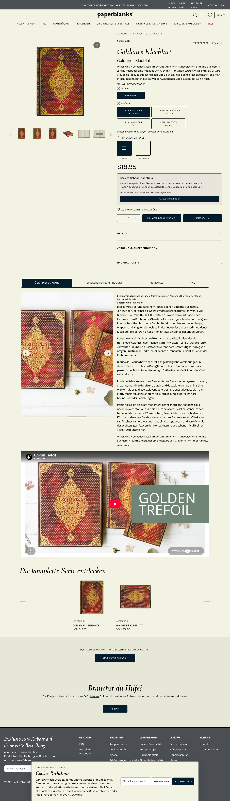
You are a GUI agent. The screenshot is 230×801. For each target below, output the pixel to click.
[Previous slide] (26, 353)
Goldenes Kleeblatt (86, 625)
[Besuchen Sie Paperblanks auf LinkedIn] (208, 784)
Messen (174, 760)
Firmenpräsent (179, 744)
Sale (210, 23)
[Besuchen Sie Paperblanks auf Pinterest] (221, 784)
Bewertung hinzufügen (115, 658)
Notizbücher (61, 23)
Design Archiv (117, 749)
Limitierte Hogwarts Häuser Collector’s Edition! (115, 5)
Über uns (182, 5)
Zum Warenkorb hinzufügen (161, 218)
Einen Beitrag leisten (152, 760)
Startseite (122, 34)
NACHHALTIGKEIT (128, 262)
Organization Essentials (113, 23)
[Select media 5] (84, 133)
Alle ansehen (26, 23)
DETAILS (122, 233)
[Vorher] (70, 5)
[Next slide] (107, 353)
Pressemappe (148, 749)
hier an (94, 696)
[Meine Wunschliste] (210, 15)
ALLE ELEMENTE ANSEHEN (169, 199)
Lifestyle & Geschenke (151, 23)
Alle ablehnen (161, 781)
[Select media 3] (52, 133)
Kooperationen (118, 744)
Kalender (83, 23)
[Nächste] (159, 5)
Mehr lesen (123, 445)
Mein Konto (172, 5)
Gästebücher (123, 621)
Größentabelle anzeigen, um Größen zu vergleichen (145, 132)
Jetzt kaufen (202, 218)
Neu (43, 23)
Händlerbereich (179, 754)
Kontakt (213, 5)
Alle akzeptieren (183, 781)
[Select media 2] (37, 133)
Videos (113, 754)
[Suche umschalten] (195, 15)
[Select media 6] (99, 133)
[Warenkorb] (202, 15)
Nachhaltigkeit (149, 754)
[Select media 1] (21, 133)
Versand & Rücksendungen (137, 248)
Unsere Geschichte (151, 744)
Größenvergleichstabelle (122, 760)
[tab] (47, 283)
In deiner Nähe (196, 5)
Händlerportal (178, 749)
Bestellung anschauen (86, 751)
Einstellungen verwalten (135, 781)
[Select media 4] (68, 133)
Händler (221, 15)
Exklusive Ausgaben (187, 23)
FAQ (81, 744)
